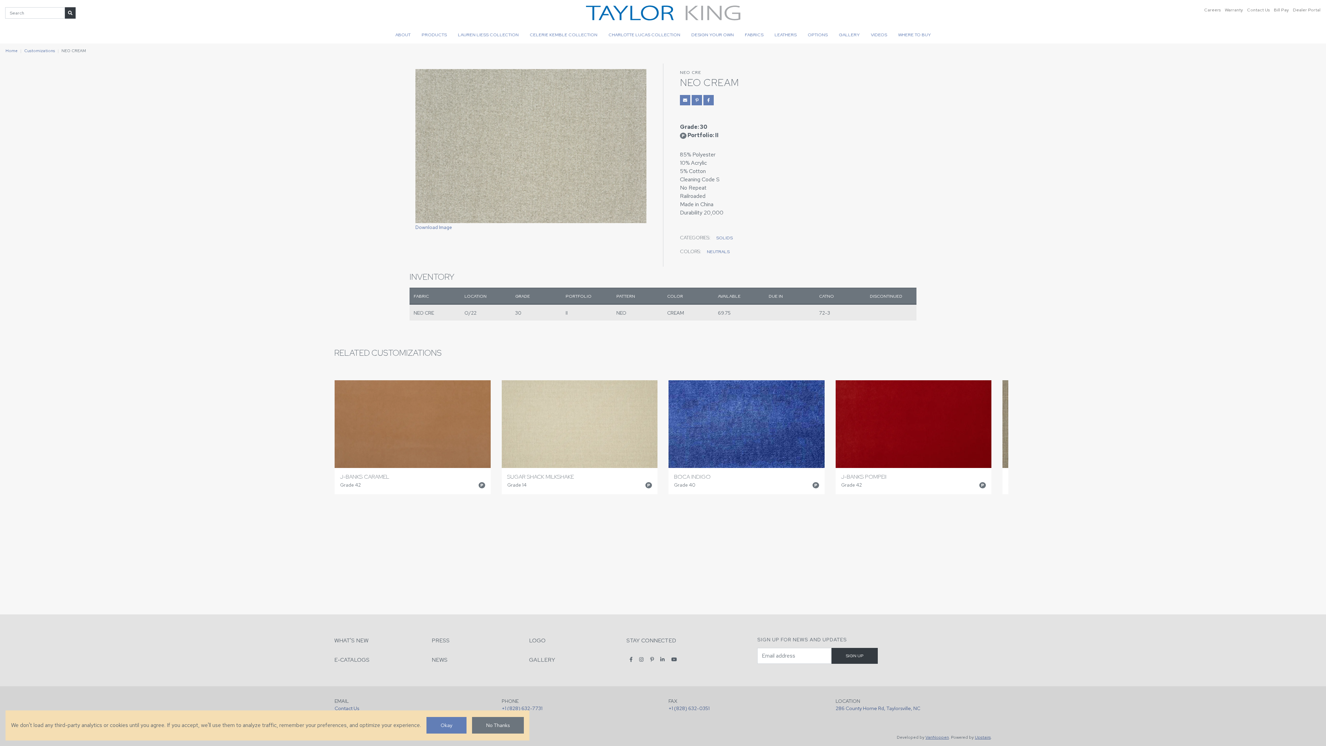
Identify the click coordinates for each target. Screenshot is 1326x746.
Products (434, 35)
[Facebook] (631, 659)
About (403, 35)
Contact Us (1258, 10)
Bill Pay (1281, 10)
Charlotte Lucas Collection (644, 35)
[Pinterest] (652, 659)
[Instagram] (641, 659)
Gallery (849, 35)
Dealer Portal (1306, 10)
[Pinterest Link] (697, 100)
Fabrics (754, 35)
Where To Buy (914, 35)
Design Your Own (712, 35)
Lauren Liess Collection (488, 35)
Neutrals (718, 252)
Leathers (786, 35)
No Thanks (498, 725)
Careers (1212, 10)
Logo (537, 640)
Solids (724, 238)
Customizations (39, 51)
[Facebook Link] (708, 100)
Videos (879, 35)
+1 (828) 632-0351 (689, 708)
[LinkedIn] (662, 659)
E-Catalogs (351, 659)
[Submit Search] (70, 13)
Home (12, 51)
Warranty (1234, 10)
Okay (446, 725)
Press (441, 640)
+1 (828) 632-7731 (522, 708)
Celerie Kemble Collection (563, 35)
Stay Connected (651, 640)
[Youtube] (674, 659)
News (440, 659)
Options (818, 35)
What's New (351, 640)
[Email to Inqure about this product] (685, 100)
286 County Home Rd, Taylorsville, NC (878, 708)
